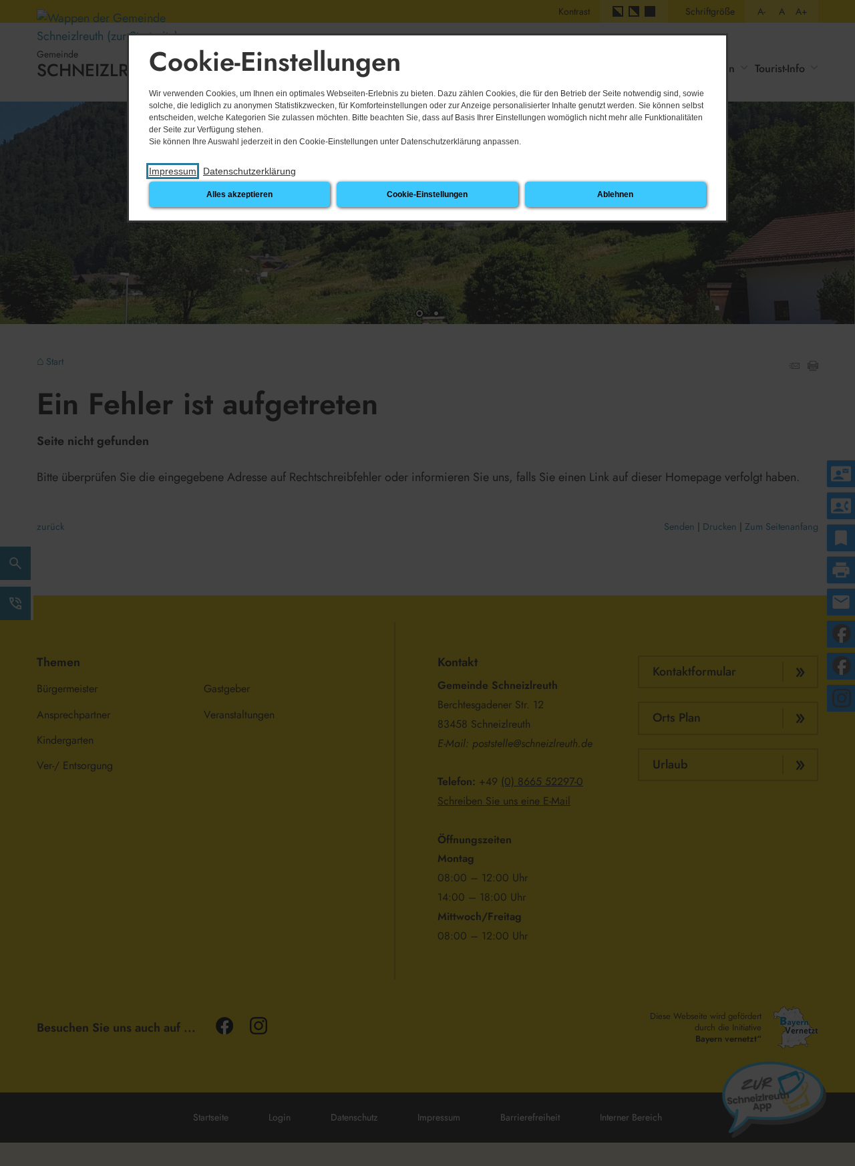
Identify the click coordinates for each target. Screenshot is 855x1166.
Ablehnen (615, 194)
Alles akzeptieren (239, 194)
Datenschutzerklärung (249, 171)
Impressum (172, 171)
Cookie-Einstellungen (427, 194)
